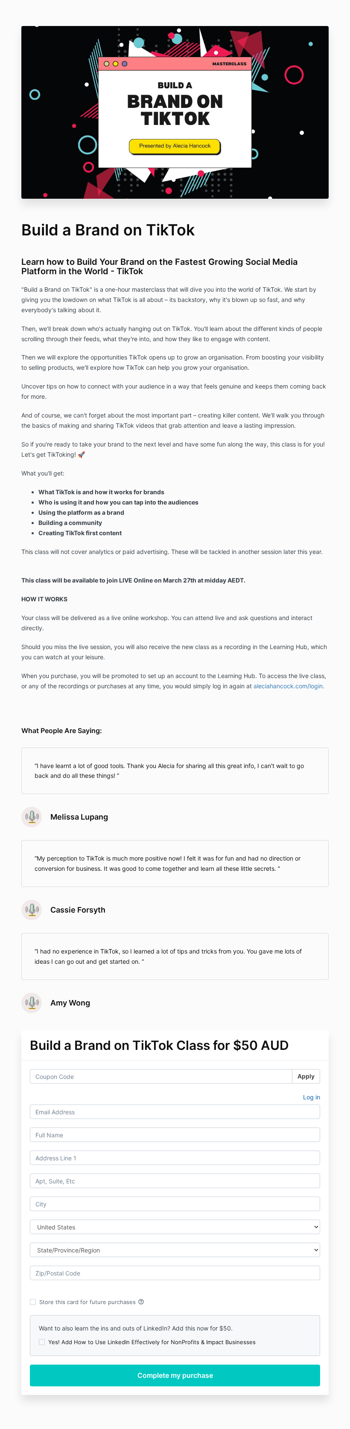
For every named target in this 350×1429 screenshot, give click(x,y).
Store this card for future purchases (91, 1302)
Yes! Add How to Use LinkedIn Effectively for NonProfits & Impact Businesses (152, 1342)
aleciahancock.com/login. (290, 686)
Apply (306, 1076)
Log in (311, 1097)
